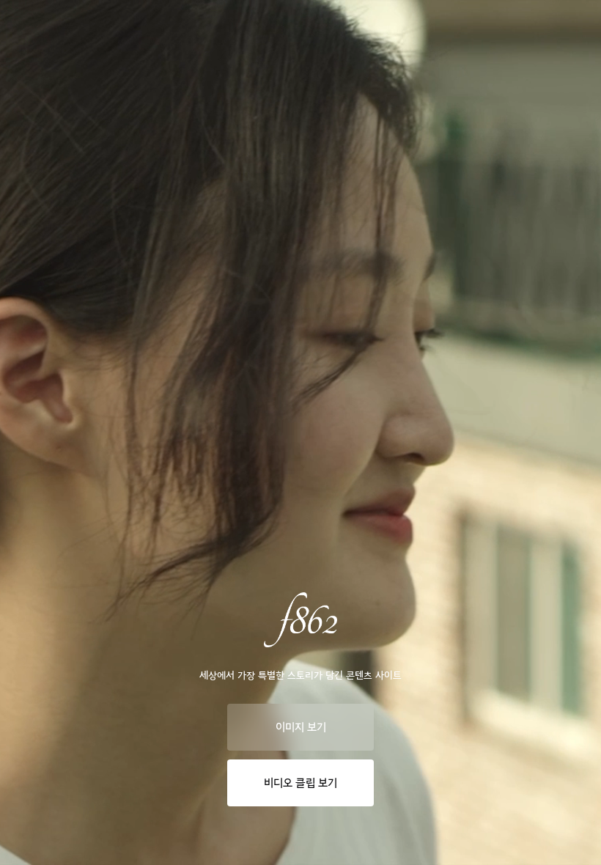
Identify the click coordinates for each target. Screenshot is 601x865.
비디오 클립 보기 (300, 782)
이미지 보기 (301, 727)
